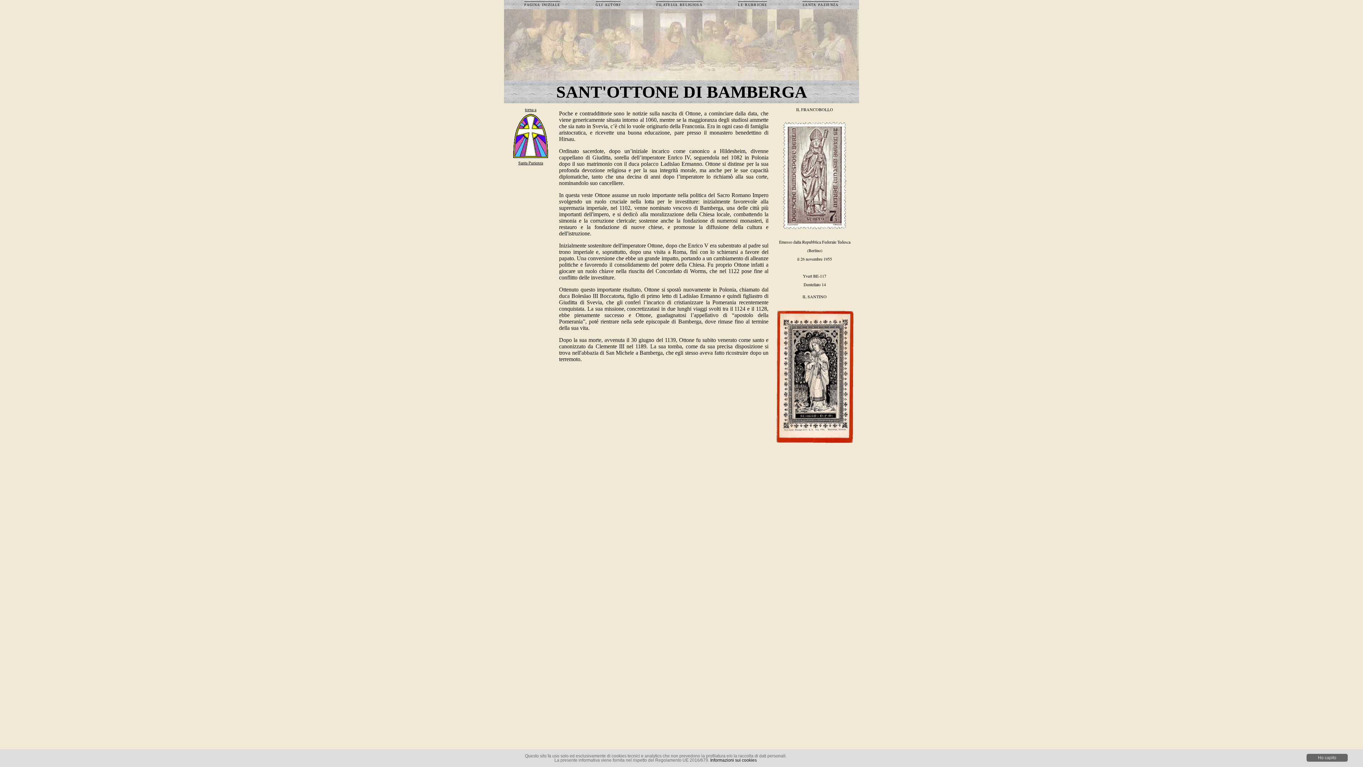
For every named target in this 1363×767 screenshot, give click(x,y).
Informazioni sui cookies (733, 760)
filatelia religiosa (679, 4)
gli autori (608, 4)
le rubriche (752, 4)
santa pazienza (821, 4)
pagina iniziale (542, 4)
